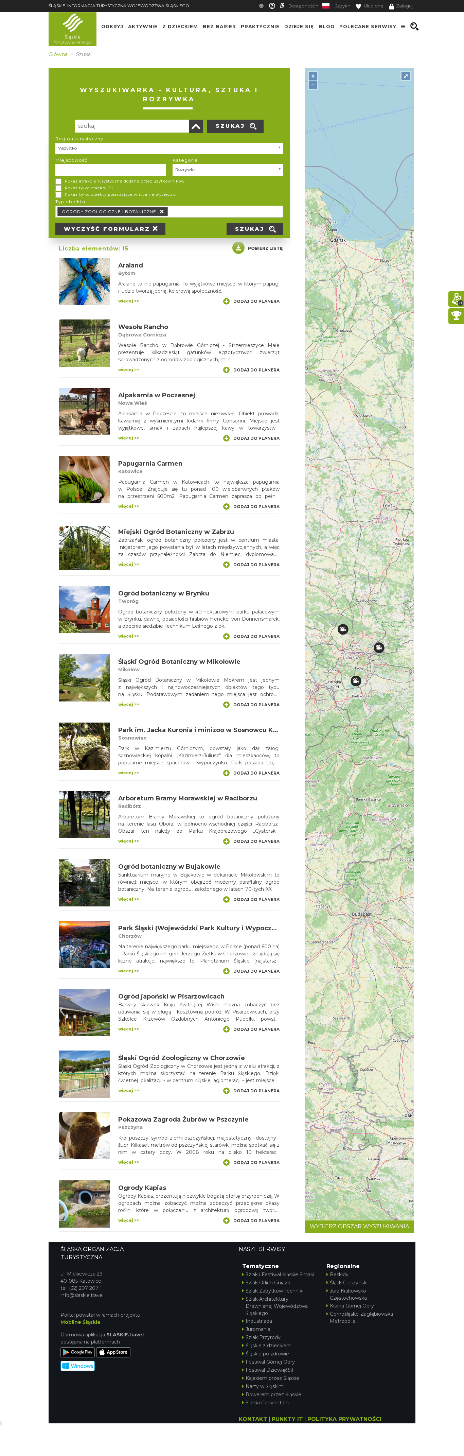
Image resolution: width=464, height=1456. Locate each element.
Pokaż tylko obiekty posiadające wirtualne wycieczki (121, 194)
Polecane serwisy (367, 26)
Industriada (259, 1321)
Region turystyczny (79, 138)
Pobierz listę (265, 248)
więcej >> (128, 301)
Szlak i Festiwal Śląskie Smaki (280, 1274)
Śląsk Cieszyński (349, 1283)
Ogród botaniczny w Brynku (163, 593)
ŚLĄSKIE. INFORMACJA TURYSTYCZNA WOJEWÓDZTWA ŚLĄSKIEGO (119, 5)
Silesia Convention (267, 1403)
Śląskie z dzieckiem (268, 1345)
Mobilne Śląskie (80, 1322)
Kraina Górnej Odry (352, 1306)
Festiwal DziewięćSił (269, 1370)
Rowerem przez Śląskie (273, 1394)
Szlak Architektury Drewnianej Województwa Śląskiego (277, 1306)
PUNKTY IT (287, 1419)
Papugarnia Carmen (150, 463)
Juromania (258, 1329)
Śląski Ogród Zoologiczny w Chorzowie (181, 1058)
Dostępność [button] (301, 5)
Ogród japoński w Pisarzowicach (171, 996)
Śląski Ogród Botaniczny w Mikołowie (179, 661)
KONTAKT (253, 1419)
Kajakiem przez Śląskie (272, 1378)
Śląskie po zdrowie (267, 1354)
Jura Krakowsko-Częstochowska (349, 1294)
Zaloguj (404, 5)
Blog (327, 26)
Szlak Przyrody (263, 1337)
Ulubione (373, 5)
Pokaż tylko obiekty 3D (89, 188)
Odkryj (112, 26)
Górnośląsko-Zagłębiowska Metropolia (361, 1317)
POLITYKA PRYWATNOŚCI (344, 1419)
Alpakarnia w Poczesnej (156, 395)
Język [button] (341, 5)
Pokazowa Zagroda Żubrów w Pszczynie (183, 1119)
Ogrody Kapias (142, 1188)
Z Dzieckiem (180, 26)
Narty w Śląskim (265, 1386)
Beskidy (339, 1274)
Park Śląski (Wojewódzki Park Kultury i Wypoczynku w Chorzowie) (225, 928)
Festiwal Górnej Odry (270, 1362)
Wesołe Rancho (143, 327)
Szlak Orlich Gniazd (268, 1283)
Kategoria (185, 160)
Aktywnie (143, 26)
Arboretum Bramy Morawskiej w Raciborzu (187, 798)
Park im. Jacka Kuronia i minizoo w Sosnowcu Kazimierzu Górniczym (229, 730)
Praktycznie (260, 26)
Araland (130, 265)
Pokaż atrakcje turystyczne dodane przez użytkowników (125, 181)
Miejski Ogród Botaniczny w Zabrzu (176, 532)
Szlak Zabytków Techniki (274, 1291)
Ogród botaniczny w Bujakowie (169, 866)
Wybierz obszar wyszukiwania (359, 1226)
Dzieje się (299, 26)
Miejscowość (71, 160)
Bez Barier (219, 26)
